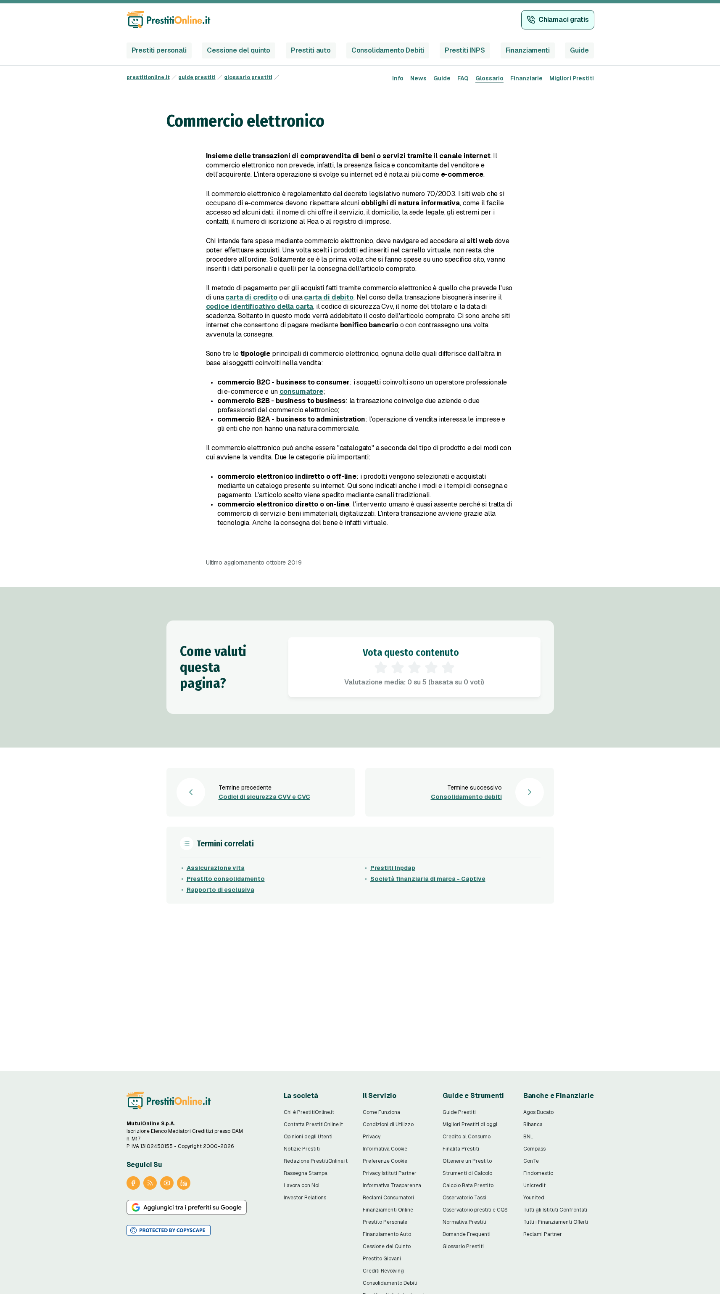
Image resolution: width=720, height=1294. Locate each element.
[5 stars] (448, 667)
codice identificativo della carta (260, 306)
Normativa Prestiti (464, 1222)
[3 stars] (414, 667)
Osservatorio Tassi (464, 1197)
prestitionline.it (148, 77)
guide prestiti (197, 77)
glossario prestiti (248, 77)
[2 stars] (397, 667)
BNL (528, 1136)
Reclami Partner (542, 1234)
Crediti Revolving (383, 1270)
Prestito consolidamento (226, 879)
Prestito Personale (385, 1222)
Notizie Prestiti (302, 1149)
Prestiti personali (159, 50)
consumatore (301, 391)
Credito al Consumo (467, 1136)
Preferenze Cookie (385, 1161)
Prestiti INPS (465, 50)
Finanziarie (526, 78)
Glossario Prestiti (463, 1246)
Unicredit (534, 1185)
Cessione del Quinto (387, 1246)
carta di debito (328, 297)
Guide (579, 50)
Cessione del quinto (238, 50)
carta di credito (251, 297)
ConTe (531, 1161)
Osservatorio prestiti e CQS (475, 1209)
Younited (533, 1197)
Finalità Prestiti (461, 1149)
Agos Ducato (538, 1112)
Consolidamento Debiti (388, 50)
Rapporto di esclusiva (220, 890)
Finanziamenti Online (388, 1209)
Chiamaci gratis (563, 19)
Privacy (371, 1136)
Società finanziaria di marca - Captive (427, 879)
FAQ (463, 78)
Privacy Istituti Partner (390, 1173)
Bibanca (533, 1124)
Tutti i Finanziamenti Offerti (555, 1222)
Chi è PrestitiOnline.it (309, 1112)
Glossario (489, 78)
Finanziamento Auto (387, 1234)
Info (398, 78)
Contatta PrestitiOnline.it (313, 1124)
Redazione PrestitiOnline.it (316, 1161)
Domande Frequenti (467, 1234)
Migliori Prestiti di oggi (470, 1124)
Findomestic (538, 1173)
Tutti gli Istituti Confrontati (555, 1209)
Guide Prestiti (459, 1112)
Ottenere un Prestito (467, 1161)
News (418, 78)
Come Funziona (381, 1112)
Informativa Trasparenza (392, 1185)
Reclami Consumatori (388, 1197)
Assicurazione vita (216, 868)
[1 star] (381, 667)
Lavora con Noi (301, 1185)
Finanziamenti (528, 50)
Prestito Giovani (382, 1258)
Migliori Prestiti (571, 78)
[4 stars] (431, 667)
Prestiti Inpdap (392, 868)
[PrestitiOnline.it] (169, 1100)
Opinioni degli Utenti (308, 1136)
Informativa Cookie (385, 1149)
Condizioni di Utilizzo (388, 1124)
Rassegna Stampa (305, 1173)
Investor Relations (305, 1197)
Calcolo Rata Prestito (468, 1185)
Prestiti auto (311, 50)
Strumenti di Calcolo (467, 1173)
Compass (534, 1149)
